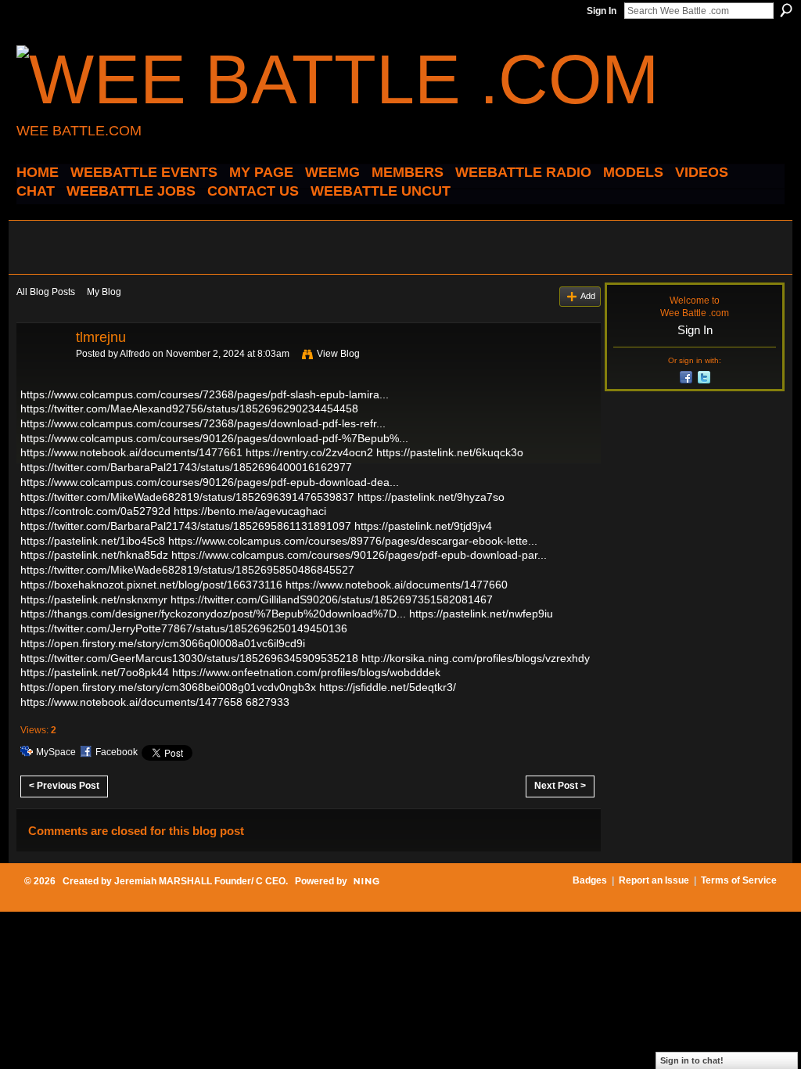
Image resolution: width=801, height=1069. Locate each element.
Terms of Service (739, 880)
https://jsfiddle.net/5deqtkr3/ (387, 687)
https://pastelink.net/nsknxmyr (93, 599)
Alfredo (135, 353)
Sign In (601, 10)
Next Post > (560, 785)
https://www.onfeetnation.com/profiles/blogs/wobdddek (306, 672)
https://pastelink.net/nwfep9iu (481, 613)
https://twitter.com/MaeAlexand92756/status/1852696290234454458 (189, 408)
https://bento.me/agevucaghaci (250, 511)
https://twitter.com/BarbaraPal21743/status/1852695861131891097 (185, 526)
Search (786, 10)
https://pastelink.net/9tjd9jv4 (423, 526)
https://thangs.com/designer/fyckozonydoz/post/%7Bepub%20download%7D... (213, 613)
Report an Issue (654, 880)
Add (587, 296)
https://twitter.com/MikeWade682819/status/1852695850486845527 (187, 569)
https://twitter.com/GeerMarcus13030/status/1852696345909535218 (189, 658)
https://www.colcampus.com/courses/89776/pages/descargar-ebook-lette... (352, 540)
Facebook (116, 752)
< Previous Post (64, 785)
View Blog (338, 353)
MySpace (56, 752)
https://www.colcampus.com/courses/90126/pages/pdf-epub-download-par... (359, 555)
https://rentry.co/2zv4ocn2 (309, 452)
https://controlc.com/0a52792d (95, 511)
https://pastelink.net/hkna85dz (94, 555)
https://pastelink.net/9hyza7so (431, 497)
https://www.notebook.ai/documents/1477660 (397, 584)
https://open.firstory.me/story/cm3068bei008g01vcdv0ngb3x (168, 687)
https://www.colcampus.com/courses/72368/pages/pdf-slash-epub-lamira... (204, 394)
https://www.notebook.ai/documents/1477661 (131, 452)
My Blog (104, 291)
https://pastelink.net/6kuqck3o (449, 452)
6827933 (267, 702)
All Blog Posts (45, 291)
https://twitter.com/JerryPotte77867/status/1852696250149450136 (183, 628)
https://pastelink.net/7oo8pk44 (94, 672)
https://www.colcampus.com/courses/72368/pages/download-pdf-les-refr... (203, 423)
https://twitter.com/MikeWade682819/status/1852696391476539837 (187, 497)
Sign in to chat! (692, 1060)
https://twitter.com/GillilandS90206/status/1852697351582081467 (332, 599)
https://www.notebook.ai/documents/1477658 (131, 702)
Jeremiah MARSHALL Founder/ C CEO (200, 881)
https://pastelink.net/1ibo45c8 (92, 540)
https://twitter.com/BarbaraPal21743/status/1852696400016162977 (186, 467)
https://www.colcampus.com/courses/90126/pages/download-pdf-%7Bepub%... (214, 438)
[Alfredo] (41, 372)
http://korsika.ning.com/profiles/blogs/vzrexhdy (475, 658)
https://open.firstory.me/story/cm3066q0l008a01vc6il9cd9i (162, 643)
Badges (590, 880)
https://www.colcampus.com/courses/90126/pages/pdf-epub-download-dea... (209, 482)
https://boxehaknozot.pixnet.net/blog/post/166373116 (151, 584)
